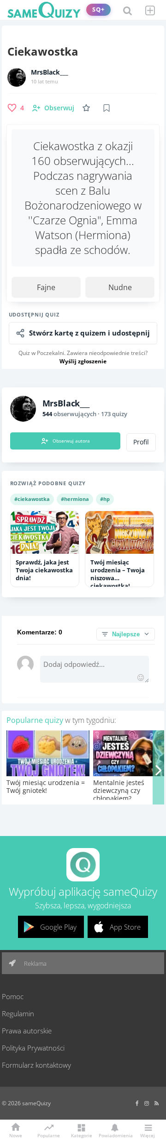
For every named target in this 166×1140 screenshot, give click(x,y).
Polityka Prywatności (33, 1047)
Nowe (15, 1135)
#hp (105, 498)
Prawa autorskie (27, 1030)
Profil (141, 442)
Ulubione (88, 108)
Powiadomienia (114, 1135)
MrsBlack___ (49, 72)
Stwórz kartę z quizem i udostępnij (89, 333)
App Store (125, 926)
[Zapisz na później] (106, 108)
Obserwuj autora (71, 440)
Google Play (58, 926)
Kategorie (81, 1135)
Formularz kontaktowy (36, 1065)
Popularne (48, 1135)
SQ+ (98, 9)
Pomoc (13, 996)
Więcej (147, 1135)
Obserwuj (59, 107)
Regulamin (18, 1013)
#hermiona (75, 498)
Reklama (35, 963)
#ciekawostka (32, 498)
